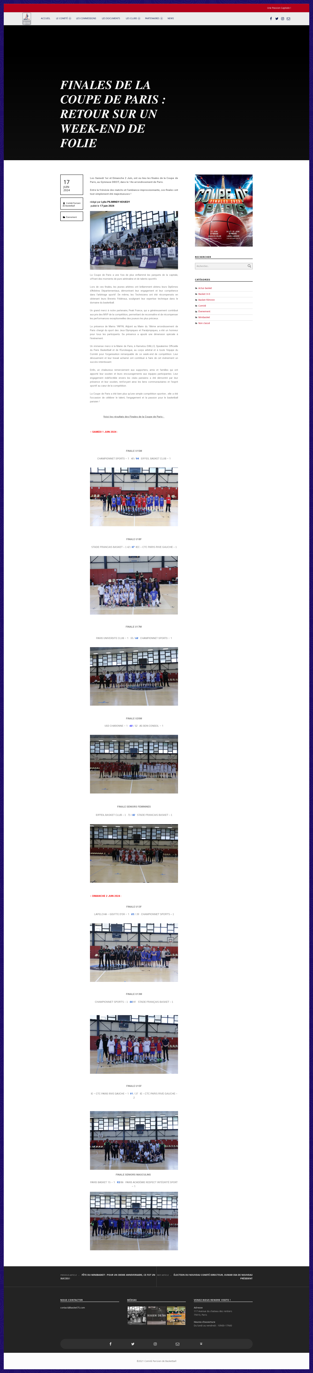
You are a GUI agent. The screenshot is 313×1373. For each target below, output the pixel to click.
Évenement (71, 217)
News (171, 18)
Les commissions (86, 18)
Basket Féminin (206, 299)
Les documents (111, 18)
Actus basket (205, 288)
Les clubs (131, 18)
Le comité (62, 18)
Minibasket (204, 317)
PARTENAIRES (152, 18)
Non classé (204, 323)
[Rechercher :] (224, 266)
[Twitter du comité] (277, 18)
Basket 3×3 (204, 293)
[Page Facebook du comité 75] (271, 18)
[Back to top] (201, 1344)
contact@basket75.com (72, 1307)
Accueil (45, 18)
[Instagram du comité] (282, 18)
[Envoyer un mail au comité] (288, 18)
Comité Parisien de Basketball (72, 204)
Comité (202, 305)
